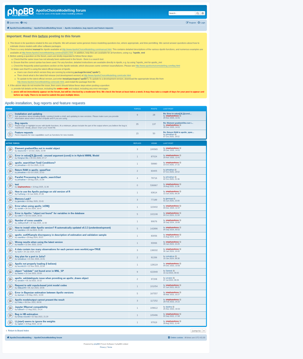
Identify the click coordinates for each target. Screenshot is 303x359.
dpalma (169, 307)
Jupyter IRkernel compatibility (31, 307)
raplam (20, 324)
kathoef (21, 309)
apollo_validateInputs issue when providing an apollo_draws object (51, 278)
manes (20, 273)
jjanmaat (21, 201)
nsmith (20, 208)
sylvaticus (22, 259)
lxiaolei (20, 244)
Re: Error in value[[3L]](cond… (177, 114)
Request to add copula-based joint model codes (41, 285)
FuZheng (21, 194)
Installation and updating (28, 114)
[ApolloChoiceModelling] (21, 11)
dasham (21, 295)
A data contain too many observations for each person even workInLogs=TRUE (58, 249)
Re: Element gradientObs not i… (178, 123)
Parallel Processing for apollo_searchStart (38, 177)
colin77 (20, 216)
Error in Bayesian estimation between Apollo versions (44, 292)
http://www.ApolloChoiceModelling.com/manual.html (87, 49)
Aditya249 (22, 288)
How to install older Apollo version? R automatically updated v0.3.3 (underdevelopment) (63, 227)
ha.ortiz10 (22, 266)
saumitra (21, 230)
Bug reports (21, 123)
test (17, 184)
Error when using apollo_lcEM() (32, 206)
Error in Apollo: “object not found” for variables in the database (49, 213)
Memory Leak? (23, 199)
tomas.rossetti (24, 317)
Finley (20, 302)
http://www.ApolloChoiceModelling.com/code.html (107, 75)
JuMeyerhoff (23, 223)
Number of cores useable (28, 220)
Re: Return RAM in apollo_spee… (178, 132)
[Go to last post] (180, 148)
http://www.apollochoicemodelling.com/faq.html (158, 66)
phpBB (96, 344)
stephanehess (172, 116)
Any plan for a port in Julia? (30, 256)
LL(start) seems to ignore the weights (35, 321)
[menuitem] (23, 23)
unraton (21, 280)
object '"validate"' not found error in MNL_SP (39, 271)
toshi (20, 252)
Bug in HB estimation (26, 314)
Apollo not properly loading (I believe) (35, 263)
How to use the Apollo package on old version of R (42, 191)
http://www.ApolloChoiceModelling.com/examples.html (47, 53)
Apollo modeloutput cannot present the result (39, 299)
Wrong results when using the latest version (39, 242)
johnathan (170, 134)
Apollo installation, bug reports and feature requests (45, 103)
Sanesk (169, 271)
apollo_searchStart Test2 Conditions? (35, 162)
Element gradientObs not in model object (37, 148)
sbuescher (22, 151)
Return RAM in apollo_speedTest (32, 170)
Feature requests (24, 132)
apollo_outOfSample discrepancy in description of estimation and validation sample (60, 235)
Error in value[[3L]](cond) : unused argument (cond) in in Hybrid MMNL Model (57, 155)
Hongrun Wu (23, 158)
